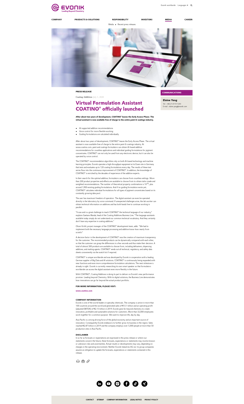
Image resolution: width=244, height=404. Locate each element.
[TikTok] (135, 384)
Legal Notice (136, 400)
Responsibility (120, 19)
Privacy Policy (151, 400)
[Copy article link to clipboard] (88, 361)
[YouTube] (109, 384)
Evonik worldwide (168, 5)
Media (168, 19)
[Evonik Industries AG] (67, 8)
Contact (90, 400)
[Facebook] (126, 384)
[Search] (191, 5)
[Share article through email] (83, 361)
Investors (146, 19)
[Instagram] (117, 384)
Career (189, 19)
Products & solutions (87, 19)
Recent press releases (127, 24)
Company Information (117, 400)
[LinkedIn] (100, 384)
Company (56, 19)
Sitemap (100, 400)
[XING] (144, 384)
